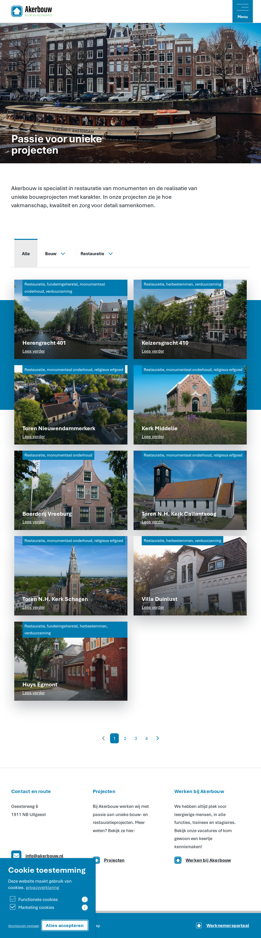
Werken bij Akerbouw (208, 860)
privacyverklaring (42, 887)
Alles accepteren (65, 925)
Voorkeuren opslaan (23, 925)
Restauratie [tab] (92, 253)
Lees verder (33, 351)
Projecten (114, 860)
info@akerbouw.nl (44, 856)
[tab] (25, 253)
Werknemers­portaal (227, 925)
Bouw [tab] (51, 253)
